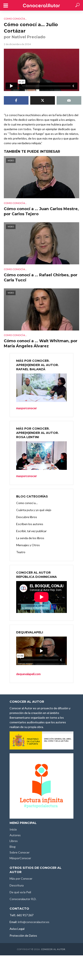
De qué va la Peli (20, 892)
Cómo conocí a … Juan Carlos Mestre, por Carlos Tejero (41, 211)
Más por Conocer (21, 878)
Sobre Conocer (20, 852)
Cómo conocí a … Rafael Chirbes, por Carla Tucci (40, 277)
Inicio (13, 829)
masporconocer (26, 476)
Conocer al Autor (53, 949)
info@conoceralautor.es (33, 922)
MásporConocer (20, 858)
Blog (13, 846)
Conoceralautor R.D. (23, 899)
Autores (15, 835)
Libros (14, 841)
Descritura (17, 885)
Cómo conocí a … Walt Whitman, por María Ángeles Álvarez (40, 343)
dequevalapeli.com (28, 674)
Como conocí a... (15, 18)
